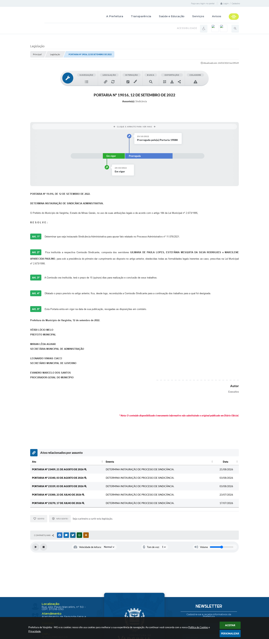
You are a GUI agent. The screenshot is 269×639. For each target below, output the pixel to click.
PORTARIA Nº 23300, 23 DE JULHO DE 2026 (57, 494)
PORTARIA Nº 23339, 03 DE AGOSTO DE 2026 (58, 486)
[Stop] (43, 547)
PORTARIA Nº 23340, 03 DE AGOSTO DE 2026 (58, 477)
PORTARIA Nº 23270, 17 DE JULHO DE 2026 (57, 503)
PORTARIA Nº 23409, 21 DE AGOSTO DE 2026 (58, 469)
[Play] (35, 547)
